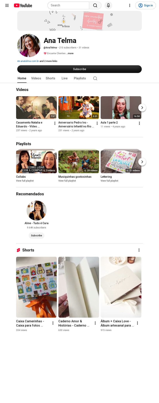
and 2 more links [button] (48, 61)
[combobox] (69, 5)
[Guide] (7, 5)
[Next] (142, 108)
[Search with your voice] (108, 5)
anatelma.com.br (29, 61)
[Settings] (129, 5)
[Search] (95, 5)
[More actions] (55, 123)
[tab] (22, 78)
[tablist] (79, 78)
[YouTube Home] (23, 5)
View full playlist (25, 180)
